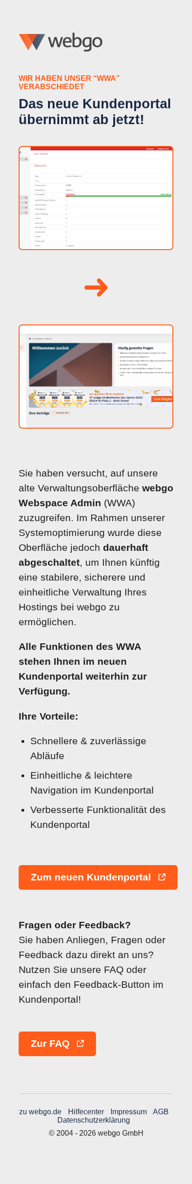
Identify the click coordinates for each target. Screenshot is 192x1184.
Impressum (128, 1112)
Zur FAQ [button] (51, 1043)
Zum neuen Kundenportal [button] (92, 877)
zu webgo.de (40, 1112)
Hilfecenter (86, 1112)
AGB (161, 1112)
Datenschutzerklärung (93, 1120)
